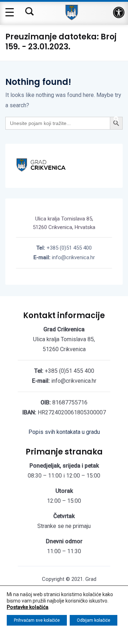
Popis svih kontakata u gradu (64, 432)
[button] (119, 12)
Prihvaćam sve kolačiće (37, 620)
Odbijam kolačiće (93, 620)
